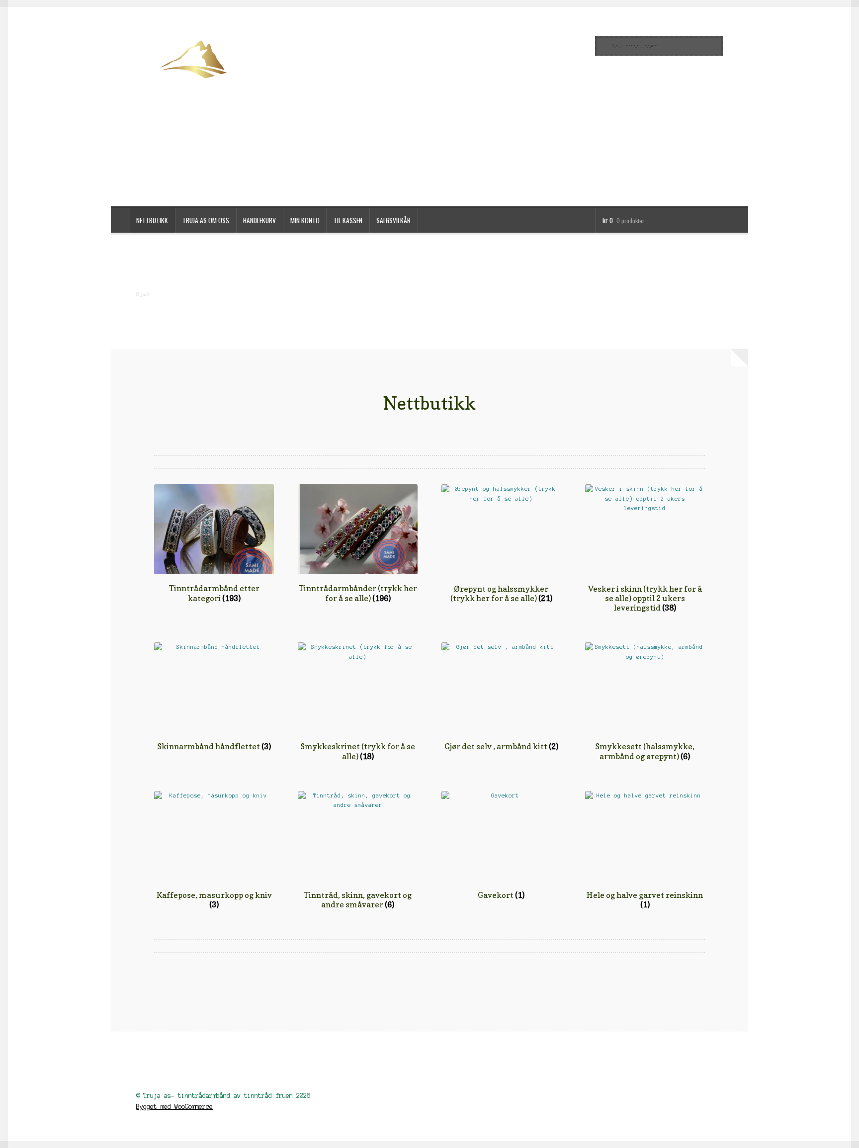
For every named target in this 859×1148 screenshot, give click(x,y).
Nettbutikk (152, 220)
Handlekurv (259, 220)
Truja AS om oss (205, 220)
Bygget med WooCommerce (174, 1106)
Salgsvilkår (393, 220)
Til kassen (348, 220)
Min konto (305, 220)
